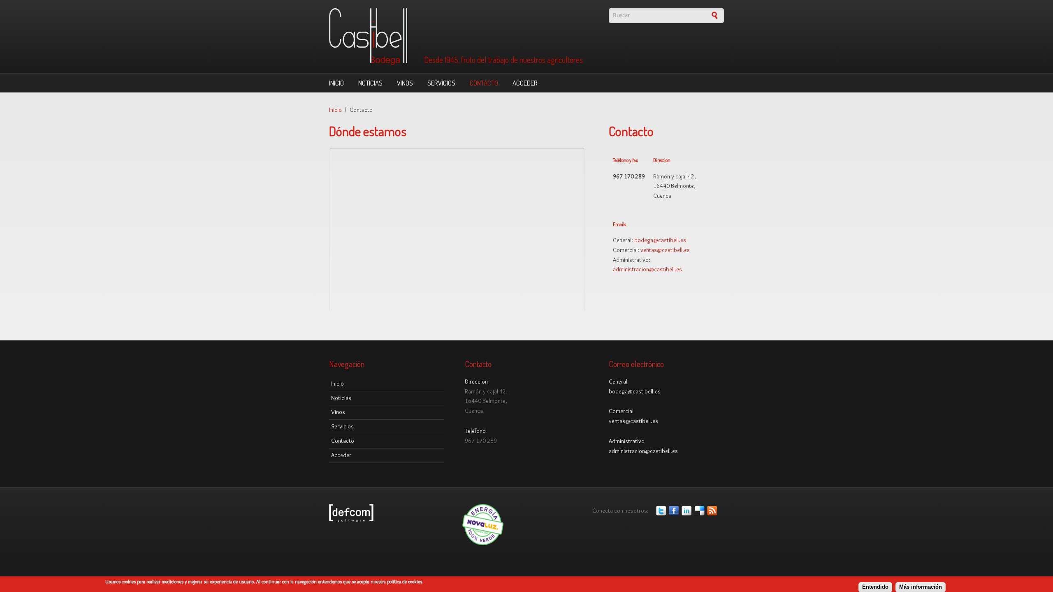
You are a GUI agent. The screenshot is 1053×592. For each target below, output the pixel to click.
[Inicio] (456, 36)
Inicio (336, 83)
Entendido (875, 587)
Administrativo (627, 441)
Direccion (476, 381)
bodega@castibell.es (660, 240)
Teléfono (475, 431)
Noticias (370, 83)
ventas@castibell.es (665, 250)
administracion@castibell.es (647, 269)
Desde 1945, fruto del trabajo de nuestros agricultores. (504, 60)
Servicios (441, 83)
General (618, 381)
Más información (920, 587)
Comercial (621, 411)
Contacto (484, 83)
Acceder (525, 83)
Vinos (405, 83)
